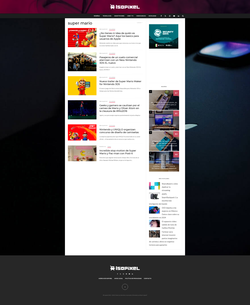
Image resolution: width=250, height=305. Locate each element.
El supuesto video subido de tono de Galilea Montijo (169, 224)
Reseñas (97, 16)
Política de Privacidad (133, 278)
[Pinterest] (126, 274)
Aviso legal (118, 278)
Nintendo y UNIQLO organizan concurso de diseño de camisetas (119, 131)
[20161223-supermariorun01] (82, 37)
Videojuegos (141, 16)
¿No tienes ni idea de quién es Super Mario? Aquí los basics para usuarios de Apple (119, 36)
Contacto (147, 278)
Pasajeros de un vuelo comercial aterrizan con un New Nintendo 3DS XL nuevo (118, 60)
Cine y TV (130, 16)
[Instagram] (170, 16)
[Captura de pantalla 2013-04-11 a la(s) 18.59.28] (82, 153)
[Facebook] (161, 16)
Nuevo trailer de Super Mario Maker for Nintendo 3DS (120, 83)
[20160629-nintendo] (82, 132)
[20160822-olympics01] (82, 109)
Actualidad (112, 29)
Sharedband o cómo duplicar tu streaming (170, 187)
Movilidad (152, 16)
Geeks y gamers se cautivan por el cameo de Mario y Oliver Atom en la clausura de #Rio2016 (119, 108)
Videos (109, 146)
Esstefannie (102, 146)
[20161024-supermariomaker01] (82, 85)
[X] (165, 16)
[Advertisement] (164, 68)
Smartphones (119, 16)
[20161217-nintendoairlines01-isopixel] (82, 61)
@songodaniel (103, 29)
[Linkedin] (178, 16)
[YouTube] (174, 16)
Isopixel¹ (145, 295)
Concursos (112, 125)
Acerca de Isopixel (105, 278)
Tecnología (107, 16)
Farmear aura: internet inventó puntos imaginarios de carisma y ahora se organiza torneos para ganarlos (163, 238)
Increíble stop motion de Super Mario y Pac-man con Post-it (117, 152)
